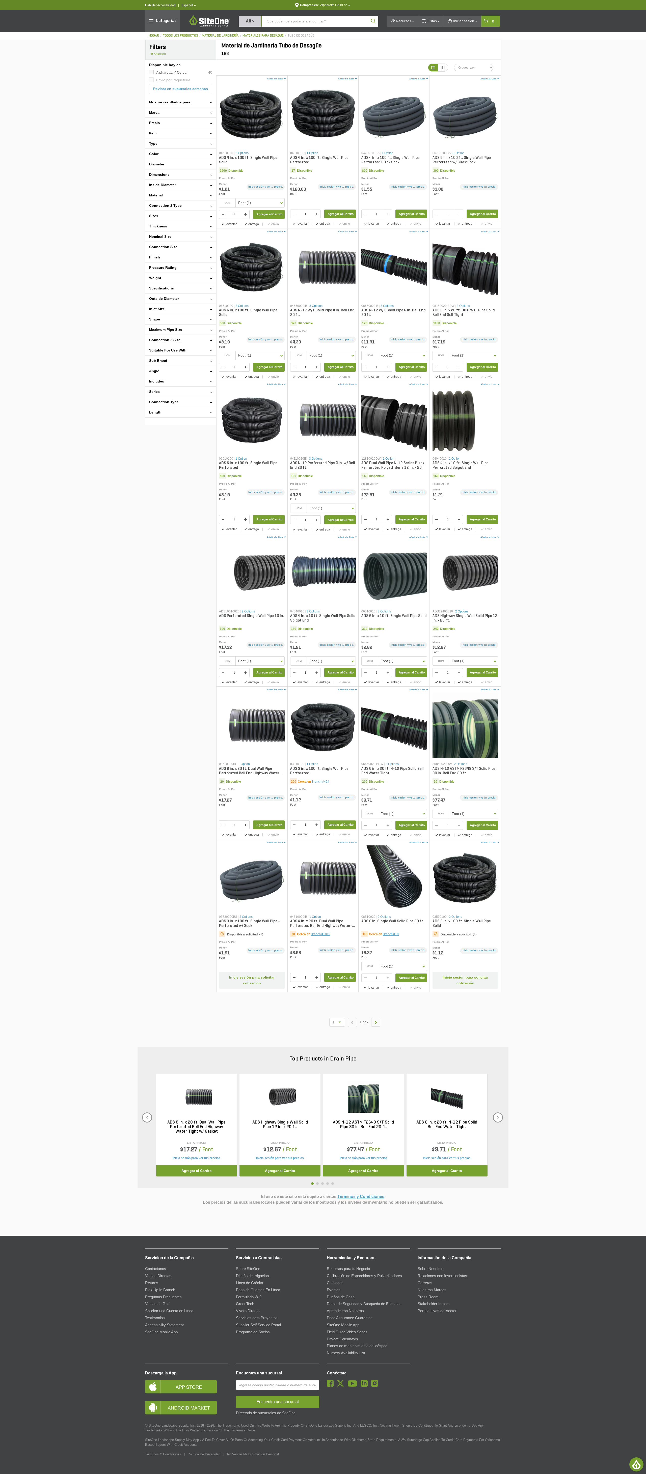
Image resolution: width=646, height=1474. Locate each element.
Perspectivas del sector (437, 1311)
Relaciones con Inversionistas (442, 1276)
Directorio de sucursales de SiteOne (265, 1413)
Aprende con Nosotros (345, 1311)
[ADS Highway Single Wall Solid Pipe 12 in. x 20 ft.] (280, 1097)
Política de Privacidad (204, 1454)
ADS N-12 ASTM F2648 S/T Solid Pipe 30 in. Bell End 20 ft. (363, 1124)
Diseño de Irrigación (252, 1276)
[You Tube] (353, 1385)
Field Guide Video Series (347, 1332)
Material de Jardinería (220, 36)
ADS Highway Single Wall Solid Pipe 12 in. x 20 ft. (280, 1124)
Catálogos (335, 1283)
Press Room (428, 1297)
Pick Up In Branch (160, 1290)
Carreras (425, 1283)
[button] (188, 5)
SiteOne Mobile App (161, 1332)
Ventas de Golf (157, 1304)
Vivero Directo (247, 1311)
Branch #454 (320, 781)
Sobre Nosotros (431, 1269)
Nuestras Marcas (432, 1290)
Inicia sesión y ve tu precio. (265, 186)
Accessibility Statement (164, 1325)
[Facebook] (331, 1385)
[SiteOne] (209, 25)
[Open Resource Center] (636, 1464)
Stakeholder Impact (434, 1304)
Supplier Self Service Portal (258, 1325)
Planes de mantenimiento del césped (357, 1346)
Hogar (154, 36)
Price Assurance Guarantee (349, 1318)
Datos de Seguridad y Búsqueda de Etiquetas (364, 1304)
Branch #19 (391, 934)
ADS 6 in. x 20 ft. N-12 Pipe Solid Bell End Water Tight (446, 1124)
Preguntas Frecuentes (163, 1297)
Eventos (333, 1290)
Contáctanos (155, 1269)
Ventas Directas (158, 1276)
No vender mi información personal (253, 1454)
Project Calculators (342, 1339)
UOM (227, 202)
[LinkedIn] (365, 1385)
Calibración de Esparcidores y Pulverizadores (364, 1276)
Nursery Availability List (346, 1353)
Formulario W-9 (248, 1297)
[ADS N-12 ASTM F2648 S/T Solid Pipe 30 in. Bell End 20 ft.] (363, 1097)
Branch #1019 (320, 934)
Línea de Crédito (249, 1283)
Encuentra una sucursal (259, 1373)
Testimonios (155, 1318)
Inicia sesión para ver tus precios (196, 1158)
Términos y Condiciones (360, 1196)
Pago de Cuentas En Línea (258, 1290)
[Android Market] (186, 1407)
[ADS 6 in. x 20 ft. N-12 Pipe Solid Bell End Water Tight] (447, 1097)
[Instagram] (376, 1385)
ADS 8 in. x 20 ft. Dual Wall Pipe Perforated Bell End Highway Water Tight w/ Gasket (196, 1127)
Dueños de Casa (341, 1297)
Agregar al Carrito (269, 214)
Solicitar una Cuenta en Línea (169, 1311)
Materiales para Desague (263, 36)
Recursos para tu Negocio (348, 1269)
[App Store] (186, 1386)
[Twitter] (341, 1385)
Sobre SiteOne (248, 1269)
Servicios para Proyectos (257, 1318)
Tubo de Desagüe (300, 36)
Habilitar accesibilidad (160, 5)
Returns (151, 1283)
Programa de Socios (253, 1332)
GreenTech (245, 1304)
